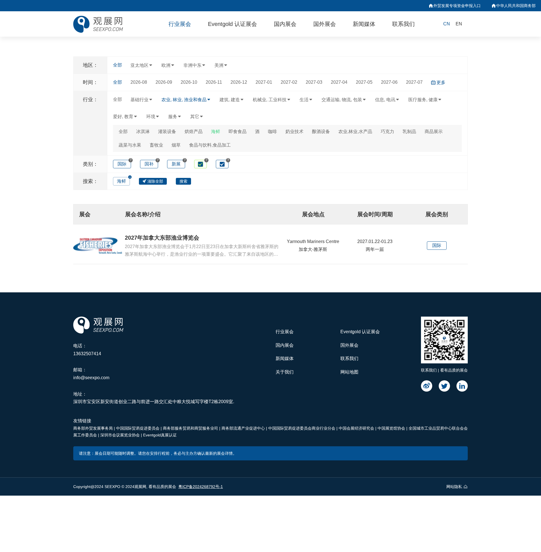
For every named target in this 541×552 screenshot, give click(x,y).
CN (446, 23)
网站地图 (349, 372)
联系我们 (403, 24)
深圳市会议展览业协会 (120, 435)
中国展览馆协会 (392, 428)
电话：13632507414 (87, 349)
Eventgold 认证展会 (232, 24)
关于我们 (285, 372)
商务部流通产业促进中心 (243, 428)
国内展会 (285, 24)
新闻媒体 (364, 24)
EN (459, 23)
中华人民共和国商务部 (516, 5)
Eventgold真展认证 (160, 435)
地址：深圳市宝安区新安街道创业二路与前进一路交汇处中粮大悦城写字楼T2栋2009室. (153, 398)
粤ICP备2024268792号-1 (200, 486)
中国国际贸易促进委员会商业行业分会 (302, 428)
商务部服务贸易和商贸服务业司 (191, 428)
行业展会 (179, 24)
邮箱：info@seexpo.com (91, 373)
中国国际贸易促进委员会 (138, 428)
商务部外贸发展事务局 (93, 428)
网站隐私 (454, 486)
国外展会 (324, 24)
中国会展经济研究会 (357, 428)
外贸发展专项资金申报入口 (457, 5)
